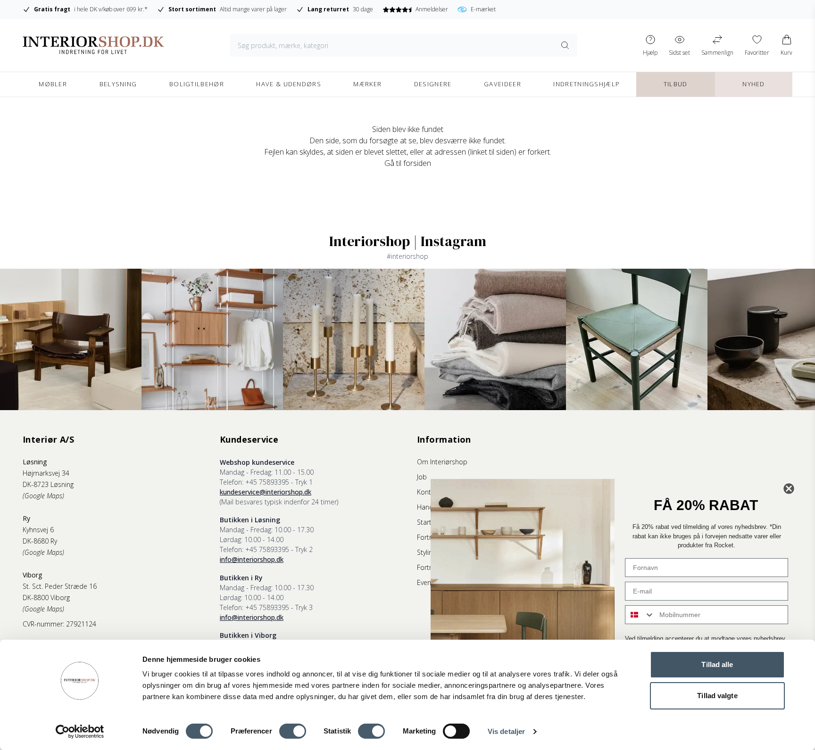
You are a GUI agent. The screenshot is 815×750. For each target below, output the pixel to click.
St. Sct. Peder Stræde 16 (60, 586)
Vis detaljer (506, 731)
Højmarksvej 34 (46, 473)
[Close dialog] (789, 489)
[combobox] (640, 615)
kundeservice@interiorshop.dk (265, 491)
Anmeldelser (432, 9)
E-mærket (483, 9)
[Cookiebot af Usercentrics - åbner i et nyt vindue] (80, 732)
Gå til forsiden (407, 163)
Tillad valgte (717, 696)
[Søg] (565, 45)
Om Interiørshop (442, 461)
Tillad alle (717, 664)
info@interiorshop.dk (251, 559)
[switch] (292, 731)
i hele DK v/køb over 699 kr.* (91, 9)
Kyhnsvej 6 (38, 529)
